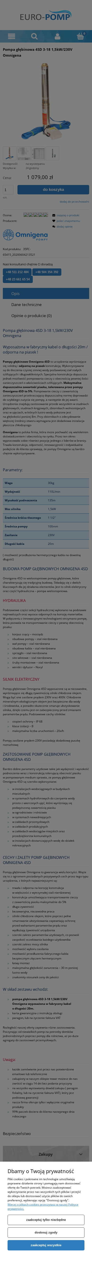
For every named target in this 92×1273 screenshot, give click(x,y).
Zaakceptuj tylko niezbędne (46, 1220)
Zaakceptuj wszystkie (46, 1245)
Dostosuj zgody (46, 1232)
